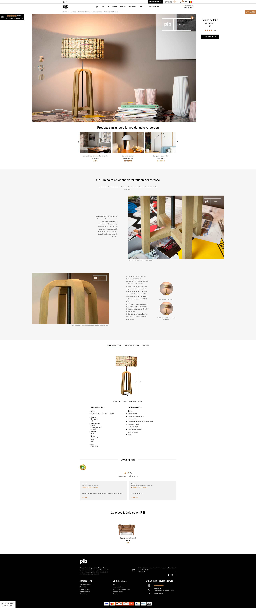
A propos (145, 345)
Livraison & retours (131, 345)
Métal (130, 434)
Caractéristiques (114, 345)
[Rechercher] (63, 2)
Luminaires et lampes (84, 12)
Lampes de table (97, 12)
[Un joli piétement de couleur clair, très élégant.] (166, 308)
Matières (132, 7)
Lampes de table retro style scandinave (140, 421)
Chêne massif (132, 414)
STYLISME (168, 2)
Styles (123, 7)
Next (194, 68)
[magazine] (97, 7)
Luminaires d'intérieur (135, 429)
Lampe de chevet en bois (136, 416)
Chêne (130, 411)
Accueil (65, 12)
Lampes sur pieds (133, 424)
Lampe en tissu (133, 419)
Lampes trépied (133, 427)
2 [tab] (41, 68)
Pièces (114, 7)
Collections (73, 12)
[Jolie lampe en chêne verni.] (166, 288)
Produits (105, 7)
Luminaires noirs (133, 432)
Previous (34, 68)
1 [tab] (41, 59)
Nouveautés (154, 7)
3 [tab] (41, 77)
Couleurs (142, 7)
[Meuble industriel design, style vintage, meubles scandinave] (67, 7)
